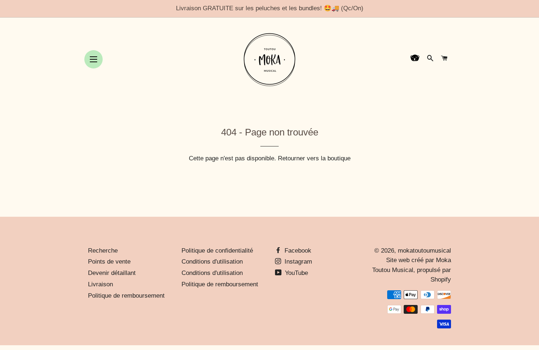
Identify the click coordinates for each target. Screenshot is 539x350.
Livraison (100, 284)
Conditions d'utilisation (212, 261)
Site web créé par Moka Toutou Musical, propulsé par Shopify (411, 270)
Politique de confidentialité (217, 250)
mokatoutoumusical (424, 250)
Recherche (103, 250)
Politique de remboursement (126, 295)
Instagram (297, 261)
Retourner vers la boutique (314, 158)
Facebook (297, 250)
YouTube (295, 272)
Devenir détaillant (112, 272)
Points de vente (109, 261)
